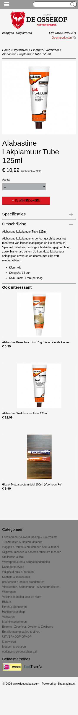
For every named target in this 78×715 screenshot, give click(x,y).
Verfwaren (21, 50)
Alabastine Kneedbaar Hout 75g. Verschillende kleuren (36, 342)
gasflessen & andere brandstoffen (23, 581)
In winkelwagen (27, 200)
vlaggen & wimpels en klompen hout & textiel (30, 547)
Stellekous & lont (13, 557)
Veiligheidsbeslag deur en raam (21, 596)
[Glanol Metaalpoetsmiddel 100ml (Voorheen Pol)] (39, 457)
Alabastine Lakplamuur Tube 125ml (26, 54)
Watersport (9, 591)
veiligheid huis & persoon (18, 571)
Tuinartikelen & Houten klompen (22, 542)
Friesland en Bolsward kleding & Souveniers (29, 537)
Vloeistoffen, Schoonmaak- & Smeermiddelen (30, 586)
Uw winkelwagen (62, 33)
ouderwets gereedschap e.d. (19, 651)
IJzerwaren (9, 641)
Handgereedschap (13, 611)
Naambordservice (13, 566)
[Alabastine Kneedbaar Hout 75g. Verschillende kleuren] (39, 314)
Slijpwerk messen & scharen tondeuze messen (31, 552)
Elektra (6, 601)
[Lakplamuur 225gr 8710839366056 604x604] (39, 97)
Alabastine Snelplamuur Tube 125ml (24, 413)
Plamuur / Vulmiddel (45, 50)
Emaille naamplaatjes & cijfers (21, 631)
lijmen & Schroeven (14, 606)
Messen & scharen (14, 646)
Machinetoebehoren (14, 621)
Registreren (24, 32)
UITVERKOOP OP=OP (17, 636)
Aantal (6, 179)
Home (6, 50)
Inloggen (8, 32)
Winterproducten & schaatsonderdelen (26, 562)
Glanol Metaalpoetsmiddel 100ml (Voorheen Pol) (32, 484)
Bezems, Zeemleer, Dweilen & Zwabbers (27, 626)
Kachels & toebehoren (16, 576)
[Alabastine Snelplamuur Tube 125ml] (39, 385)
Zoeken (71, 4)
